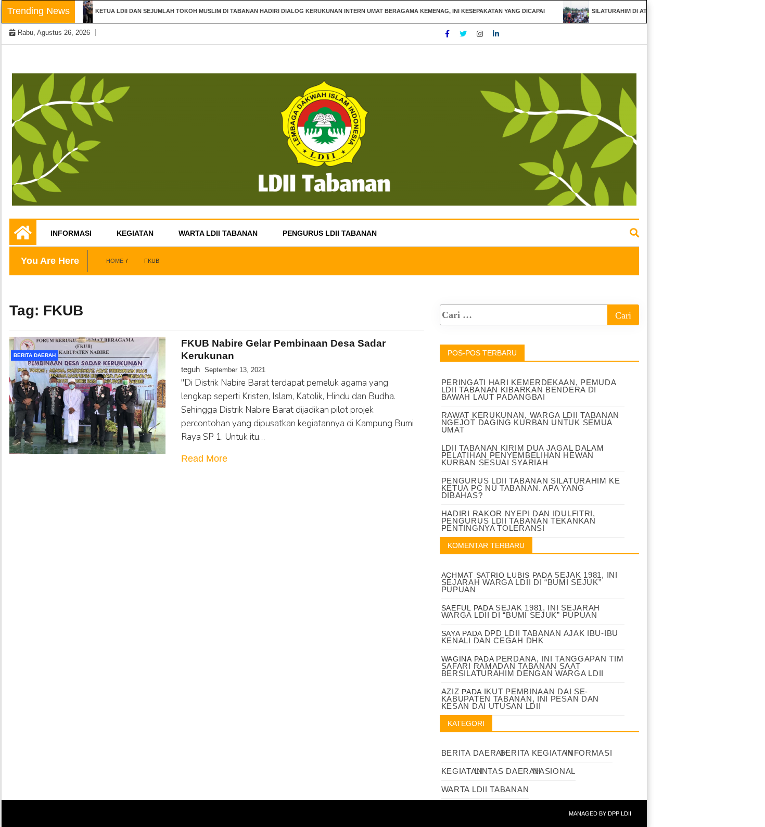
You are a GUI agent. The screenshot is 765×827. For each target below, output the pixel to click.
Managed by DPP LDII (600, 813)
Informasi (71, 233)
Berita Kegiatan (536, 752)
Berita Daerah (35, 355)
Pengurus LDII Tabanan (330, 233)
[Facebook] (448, 34)
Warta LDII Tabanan (218, 233)
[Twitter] (464, 34)
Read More (204, 458)
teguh (190, 369)
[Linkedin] (496, 34)
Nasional (554, 771)
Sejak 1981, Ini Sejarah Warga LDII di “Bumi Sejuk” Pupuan (529, 582)
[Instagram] (481, 34)
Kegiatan (135, 233)
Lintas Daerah (508, 771)
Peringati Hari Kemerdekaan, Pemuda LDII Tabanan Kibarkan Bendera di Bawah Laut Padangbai (528, 389)
